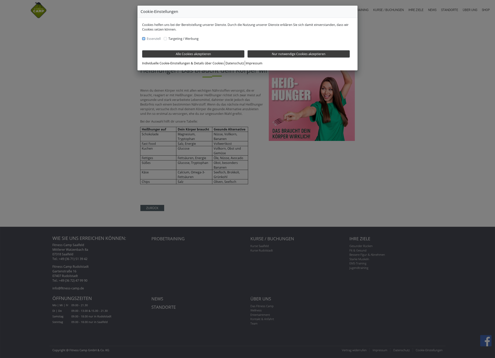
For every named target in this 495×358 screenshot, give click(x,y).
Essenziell (154, 39)
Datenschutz (235, 63)
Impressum (254, 63)
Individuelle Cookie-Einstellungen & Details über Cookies (183, 63)
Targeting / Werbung (183, 39)
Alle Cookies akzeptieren (193, 54)
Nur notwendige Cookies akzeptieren (298, 54)
